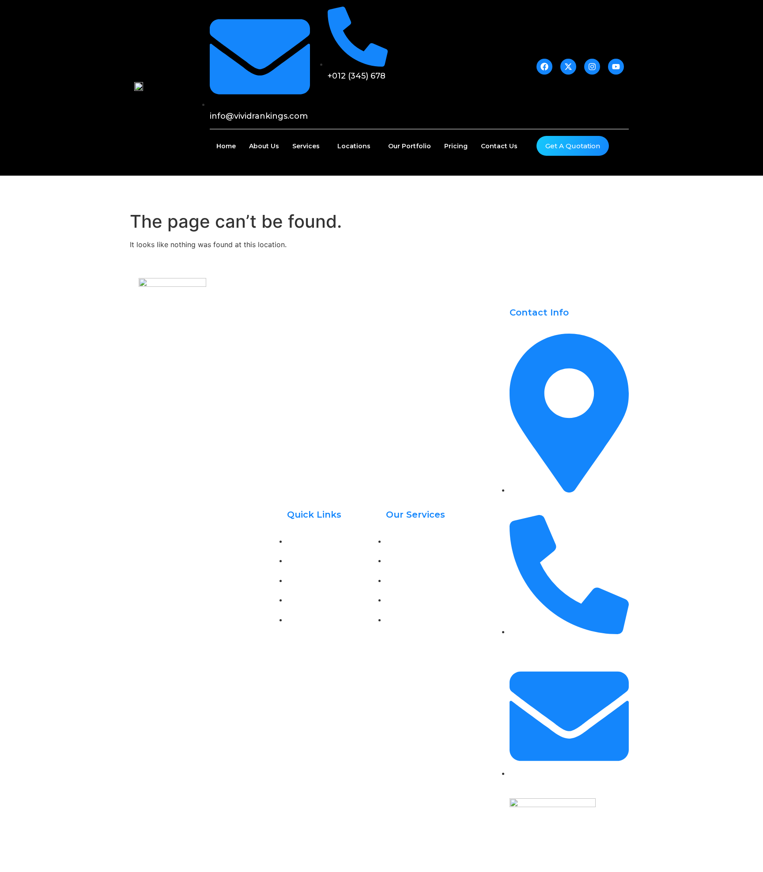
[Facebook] (147, 415)
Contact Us (499, 146)
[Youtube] (207, 415)
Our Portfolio (409, 146)
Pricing (456, 146)
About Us (264, 146)
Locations (353, 146)
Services (306, 146)
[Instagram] (187, 415)
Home (226, 146)
